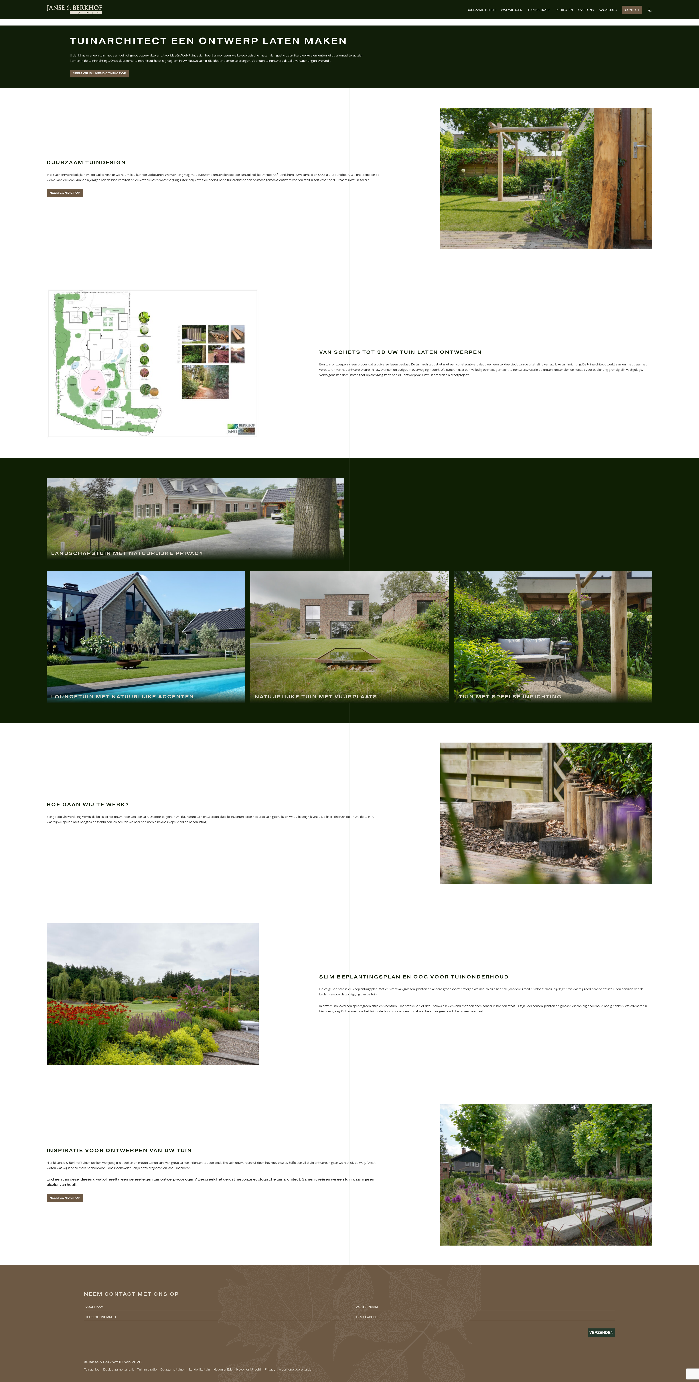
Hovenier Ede (223, 1369)
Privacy (270, 1369)
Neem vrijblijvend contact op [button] (99, 73)
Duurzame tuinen (481, 9)
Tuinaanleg (92, 1369)
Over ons (586, 9)
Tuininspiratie (539, 9)
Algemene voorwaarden (296, 1369)
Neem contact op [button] (65, 193)
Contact (632, 9)
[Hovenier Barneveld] (74, 9)
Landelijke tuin (199, 1369)
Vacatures (608, 9)
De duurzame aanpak (118, 1369)
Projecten (564, 9)
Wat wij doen (511, 9)
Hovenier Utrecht (248, 1369)
